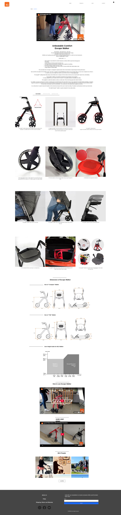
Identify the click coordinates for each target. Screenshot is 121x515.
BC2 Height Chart (74, 72)
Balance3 (64, 71)
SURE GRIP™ (62, 56)
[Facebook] (44, 507)
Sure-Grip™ (23, 177)
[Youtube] (49, 507)
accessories (80, 83)
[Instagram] (39, 507)
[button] (113, 2)
